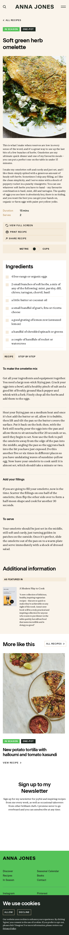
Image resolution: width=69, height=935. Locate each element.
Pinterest (42, 893)
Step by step (27, 356)
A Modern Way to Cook (32, 588)
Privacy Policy (9, 928)
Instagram (9, 893)
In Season (11, 29)
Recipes (7, 875)
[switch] (35, 249)
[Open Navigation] (63, 7)
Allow (8, 912)
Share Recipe (18, 238)
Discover (8, 871)
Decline (24, 912)
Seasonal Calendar (48, 871)
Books (40, 875)
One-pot (28, 29)
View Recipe (11, 763)
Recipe (9, 356)
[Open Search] (4, 6)
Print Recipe (18, 232)
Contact (41, 880)
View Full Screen (21, 225)
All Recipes (13, 20)
